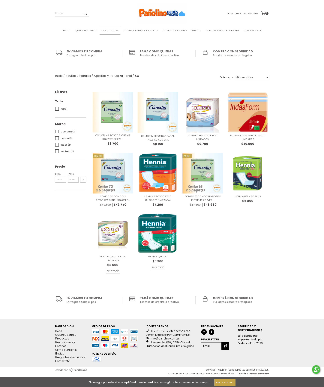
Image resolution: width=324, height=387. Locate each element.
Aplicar (83, 180)
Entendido (225, 382)
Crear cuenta (234, 13)
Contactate (253, 30)
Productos (109, 30)
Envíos (196, 30)
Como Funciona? (175, 30)
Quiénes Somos (86, 30)
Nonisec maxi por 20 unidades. (113, 258)
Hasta (71, 174)
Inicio (66, 30)
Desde (58, 174)
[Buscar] (85, 13)
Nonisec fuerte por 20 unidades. (203, 137)
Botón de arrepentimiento (254, 373)
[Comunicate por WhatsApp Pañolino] (316, 369)
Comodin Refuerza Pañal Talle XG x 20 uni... (158, 138)
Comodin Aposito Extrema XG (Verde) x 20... (112, 137)
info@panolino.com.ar (165, 338)
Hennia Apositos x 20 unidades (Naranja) (157, 198)
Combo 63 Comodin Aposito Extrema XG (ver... (202, 198)
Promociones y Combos (140, 30)
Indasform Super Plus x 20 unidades (247, 137)
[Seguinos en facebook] (211, 332)
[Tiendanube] (71, 371)
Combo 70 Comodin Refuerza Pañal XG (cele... (113, 198)
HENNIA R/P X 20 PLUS (248, 196)
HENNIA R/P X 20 (157, 256)
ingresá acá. (228, 373)
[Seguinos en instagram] (204, 332)
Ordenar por (226, 77)
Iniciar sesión (251, 13)
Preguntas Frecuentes (222, 30)
